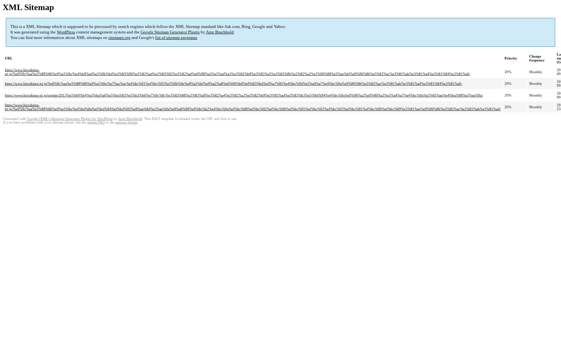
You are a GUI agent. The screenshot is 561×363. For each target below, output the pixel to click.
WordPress (66, 32)
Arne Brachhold (220, 32)
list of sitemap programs (176, 37)
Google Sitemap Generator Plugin (170, 32)
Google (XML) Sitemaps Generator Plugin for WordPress (70, 119)
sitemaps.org (119, 37)
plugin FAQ (96, 122)
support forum (126, 122)
